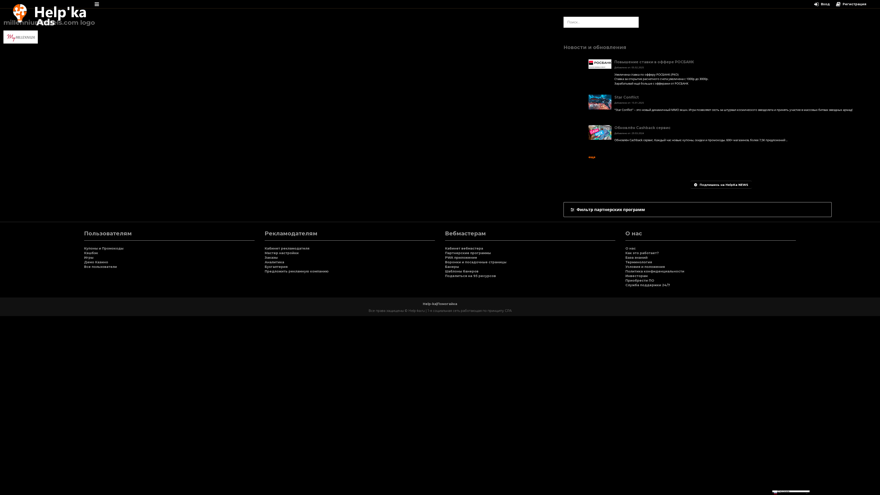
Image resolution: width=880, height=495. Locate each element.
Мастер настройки (282, 253)
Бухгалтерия (276, 267)
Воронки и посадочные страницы (475, 262)
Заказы (271, 258)
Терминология (638, 262)
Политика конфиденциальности (654, 271)
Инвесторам (636, 276)
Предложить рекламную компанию (297, 271)
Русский (783, 491)
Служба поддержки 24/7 (647, 285)
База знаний (636, 258)
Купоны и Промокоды (104, 248)
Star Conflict (626, 97)
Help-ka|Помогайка (440, 304)
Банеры (452, 267)
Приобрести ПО (639, 280)
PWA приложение (461, 258)
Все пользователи (100, 267)
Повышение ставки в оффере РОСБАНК (654, 62)
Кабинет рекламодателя (287, 248)
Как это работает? (642, 253)
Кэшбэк (91, 253)
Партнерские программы (468, 253)
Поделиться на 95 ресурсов (470, 276)
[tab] (697, 209)
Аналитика (274, 262)
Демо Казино (96, 262)
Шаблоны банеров (461, 271)
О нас (630, 248)
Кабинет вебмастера (464, 248)
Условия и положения (645, 267)
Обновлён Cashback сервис (642, 128)
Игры (89, 258)
